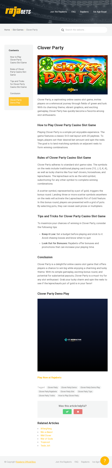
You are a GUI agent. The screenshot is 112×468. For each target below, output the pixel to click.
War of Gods (47, 438)
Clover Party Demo (69, 387)
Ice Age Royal (99, 11)
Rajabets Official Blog (26, 462)
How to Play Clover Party (68, 395)
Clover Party (53, 387)
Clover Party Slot (67, 391)
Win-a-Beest (47, 432)
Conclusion (15, 93)
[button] (67, 411)
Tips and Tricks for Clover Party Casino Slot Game (18, 84)
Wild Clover (46, 435)
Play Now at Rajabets (49, 377)
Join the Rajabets (58, 11)
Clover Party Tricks (47, 395)
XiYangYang (46, 428)
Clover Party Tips (85, 391)
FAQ (74, 11)
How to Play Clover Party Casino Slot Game (18, 60)
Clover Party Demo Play (16, 101)
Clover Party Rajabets (48, 391)
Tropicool (45, 442)
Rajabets (84, 11)
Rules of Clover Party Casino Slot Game (18, 72)
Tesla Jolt (45, 445)
